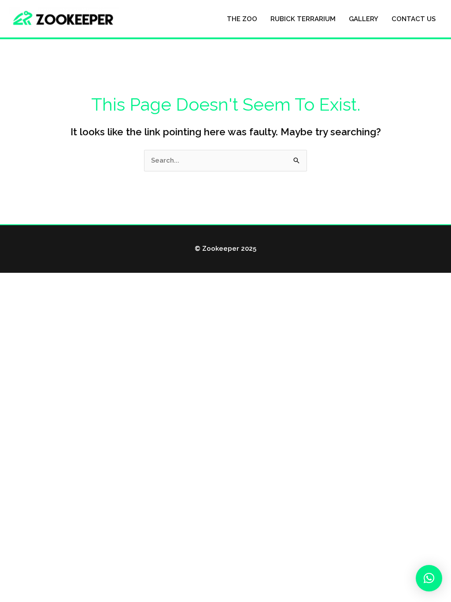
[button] (429, 578)
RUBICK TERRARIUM (303, 19)
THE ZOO (242, 19)
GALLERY (363, 19)
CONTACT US (414, 19)
